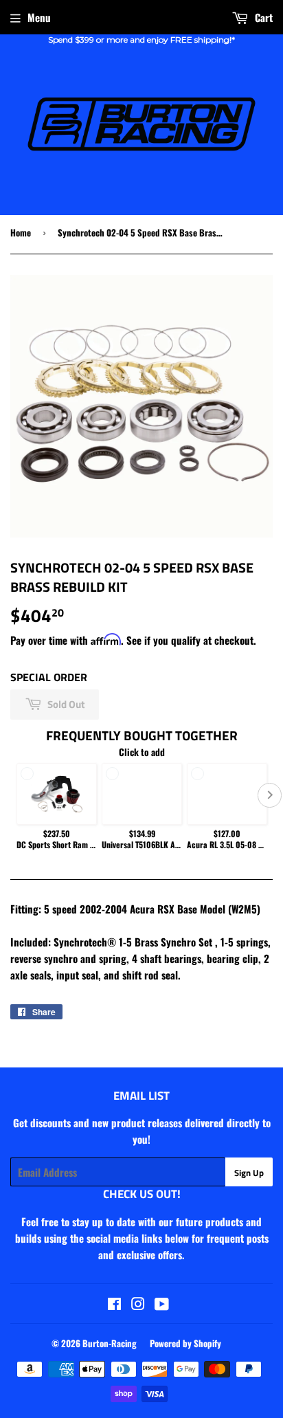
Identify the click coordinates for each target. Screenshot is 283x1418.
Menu (39, 17)
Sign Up (249, 1172)
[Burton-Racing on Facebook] (114, 1304)
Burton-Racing (109, 1343)
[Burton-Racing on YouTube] (162, 1304)
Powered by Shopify (185, 1343)
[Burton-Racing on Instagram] (138, 1304)
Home (20, 232)
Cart (262, 17)
